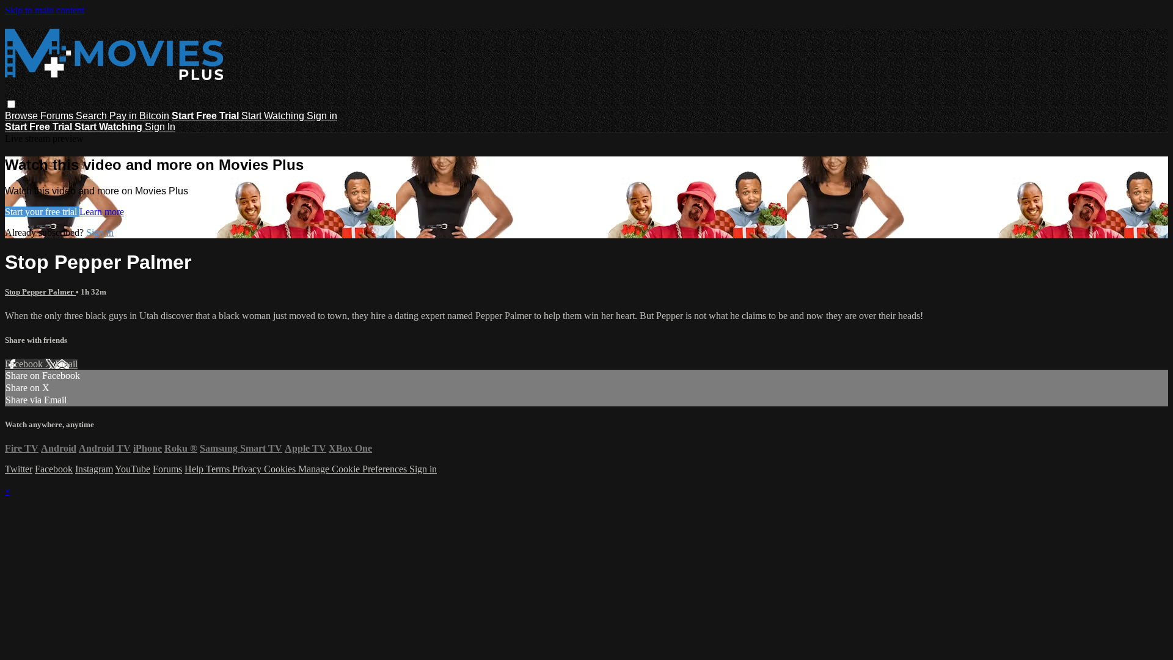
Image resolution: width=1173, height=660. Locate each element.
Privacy (248, 469)
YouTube (132, 469)
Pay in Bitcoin (139, 116)
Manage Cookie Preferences (353, 469)
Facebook (25, 364)
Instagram (94, 469)
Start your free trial (42, 212)
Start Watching (274, 116)
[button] (11, 104)
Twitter (18, 469)
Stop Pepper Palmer (40, 291)
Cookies (281, 469)
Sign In (160, 127)
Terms (219, 469)
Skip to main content (44, 10)
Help (195, 469)
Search (92, 116)
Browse (22, 116)
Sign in (322, 116)
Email (66, 364)
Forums (58, 116)
